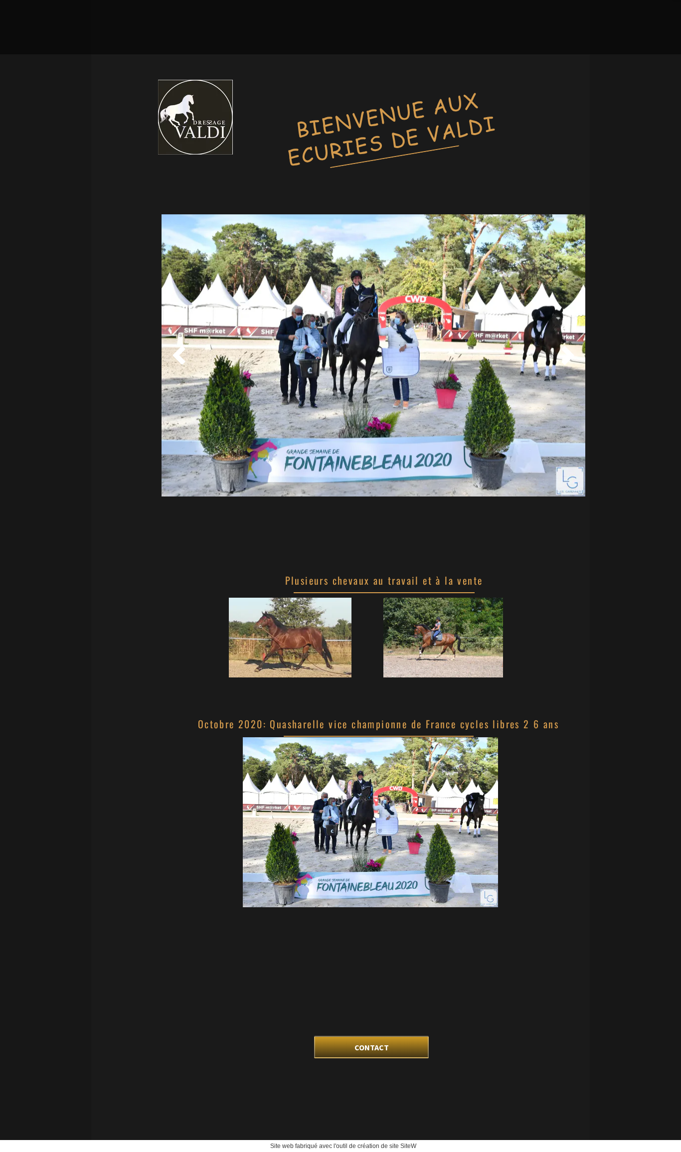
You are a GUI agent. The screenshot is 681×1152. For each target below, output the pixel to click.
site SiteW (402, 1146)
